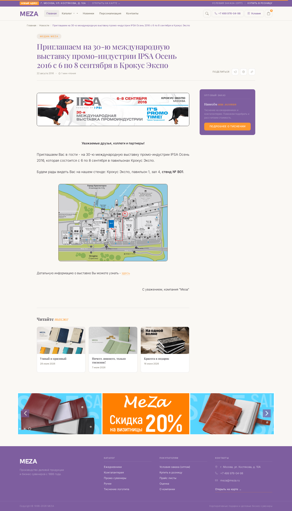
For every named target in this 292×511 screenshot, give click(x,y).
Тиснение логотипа (116, 489)
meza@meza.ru (230, 480)
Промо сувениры (115, 478)
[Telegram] (235, 71)
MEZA (28, 461)
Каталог (67, 13)
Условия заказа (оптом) (175, 466)
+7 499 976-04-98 (229, 13)
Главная (51, 13)
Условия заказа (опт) (227, 3)
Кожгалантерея (114, 472)
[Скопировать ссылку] (251, 71)
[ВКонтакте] (243, 71)
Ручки (107, 483)
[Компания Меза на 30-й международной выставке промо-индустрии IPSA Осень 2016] (113, 222)
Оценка (164, 483)
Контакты (132, 13)
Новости (44, 25)
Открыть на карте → (106, 3)
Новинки (88, 13)
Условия (256, 13)
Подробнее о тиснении (228, 126)
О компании (167, 489)
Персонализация (110, 13)
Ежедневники (113, 466)
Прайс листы (168, 478)
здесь (126, 273)
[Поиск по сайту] (207, 13)
